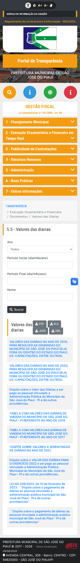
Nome (11, 290)
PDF (41, 324)
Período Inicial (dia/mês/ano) (27, 258)
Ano (10, 242)
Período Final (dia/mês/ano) (26, 274)
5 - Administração (20, 170)
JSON (42, 331)
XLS (56, 324)
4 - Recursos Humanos (23, 159)
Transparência (16, 206)
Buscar (18, 309)
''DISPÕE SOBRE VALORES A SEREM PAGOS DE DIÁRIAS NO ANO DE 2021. (39, 448)
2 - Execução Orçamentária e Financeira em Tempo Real (39, 135)
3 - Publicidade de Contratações (31, 149)
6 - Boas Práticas (19, 181)
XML (58, 331)
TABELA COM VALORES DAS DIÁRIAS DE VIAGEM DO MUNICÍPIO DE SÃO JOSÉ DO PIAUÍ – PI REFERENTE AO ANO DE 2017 (38, 433)
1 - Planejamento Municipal (27, 122)
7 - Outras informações (24, 191)
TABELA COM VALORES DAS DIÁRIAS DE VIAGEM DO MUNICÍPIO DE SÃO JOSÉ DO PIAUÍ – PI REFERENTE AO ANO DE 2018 (38, 416)
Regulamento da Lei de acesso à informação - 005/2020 (40, 21)
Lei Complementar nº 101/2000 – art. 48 (40, 112)
